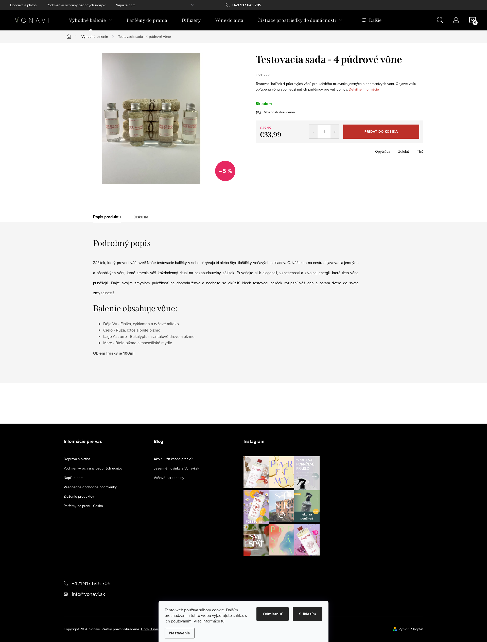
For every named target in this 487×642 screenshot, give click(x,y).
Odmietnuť (272, 614)
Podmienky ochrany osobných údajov (76, 5)
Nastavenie (179, 633)
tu (222, 621)
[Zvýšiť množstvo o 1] (335, 131)
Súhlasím (307, 614)
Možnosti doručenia (279, 112)
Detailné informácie (364, 89)
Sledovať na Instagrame (285, 563)
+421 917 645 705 (91, 583)
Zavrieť (291, 150)
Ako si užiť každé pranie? (173, 458)
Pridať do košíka (381, 131)
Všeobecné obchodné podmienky (90, 487)
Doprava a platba (23, 5)
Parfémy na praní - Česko (83, 505)
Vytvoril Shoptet (410, 629)
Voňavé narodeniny (169, 477)
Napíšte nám (125, 5)
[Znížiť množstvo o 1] (313, 131)
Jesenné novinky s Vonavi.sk (176, 468)
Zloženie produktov (79, 496)
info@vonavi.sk (88, 594)
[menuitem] (90, 20)
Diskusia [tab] (140, 217)
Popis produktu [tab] (107, 217)
